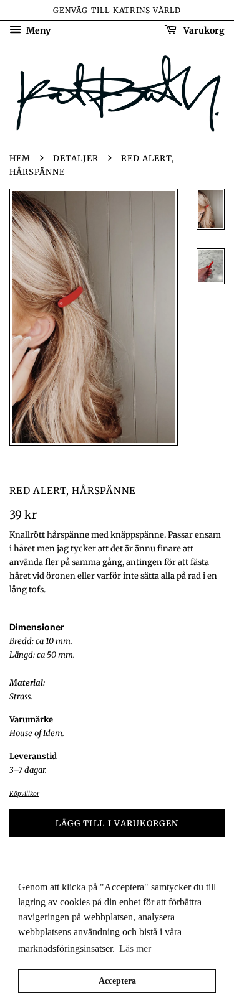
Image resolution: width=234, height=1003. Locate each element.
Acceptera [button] (117, 981)
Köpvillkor (24, 794)
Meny (37, 30)
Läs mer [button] (135, 948)
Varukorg (203, 30)
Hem (20, 158)
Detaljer (76, 158)
